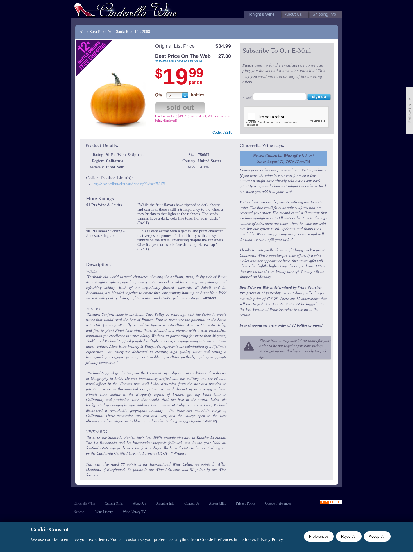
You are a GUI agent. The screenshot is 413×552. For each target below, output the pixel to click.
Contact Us (191, 503)
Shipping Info (165, 503)
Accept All (377, 536)
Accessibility (217, 503)
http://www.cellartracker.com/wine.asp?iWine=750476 (129, 184)
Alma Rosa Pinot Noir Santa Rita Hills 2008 (115, 31)
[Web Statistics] (331, 502)
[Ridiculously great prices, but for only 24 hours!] (125, 11)
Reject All (349, 536)
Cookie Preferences (278, 503)
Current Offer (114, 503)
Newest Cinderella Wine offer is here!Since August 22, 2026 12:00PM (283, 158)
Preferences (319, 536)
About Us (139, 503)
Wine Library (104, 512)
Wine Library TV (134, 512)
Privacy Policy (245, 503)
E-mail (246, 97)
